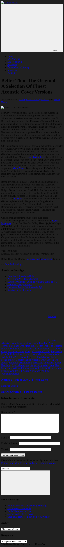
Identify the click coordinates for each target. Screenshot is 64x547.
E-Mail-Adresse (10, 443)
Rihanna (18, 198)
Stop (51, 365)
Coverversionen (16, 351)
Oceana (36, 359)
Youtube (45, 371)
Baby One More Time (25, 345)
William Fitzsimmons (23, 368)
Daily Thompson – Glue (19, 511)
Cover (4, 351)
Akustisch (6, 343)
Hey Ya (26, 354)
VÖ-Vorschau (14, 59)
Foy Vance (56, 351)
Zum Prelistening (13, 264)
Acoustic (52, 340)
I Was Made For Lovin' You (45, 354)
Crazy (28, 351)
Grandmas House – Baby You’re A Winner (28, 516)
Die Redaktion (14, 61)
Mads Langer (43, 357)
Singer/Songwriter (39, 365)
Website (5, 449)
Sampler (52, 316)
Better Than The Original (49, 345)
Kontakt (11, 73)
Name (5, 437)
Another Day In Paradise (35, 343)
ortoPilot (13, 362)
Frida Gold (6, 354)
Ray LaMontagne (20, 365)
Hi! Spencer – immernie (19, 508)
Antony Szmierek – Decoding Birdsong (26, 505)
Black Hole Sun (9, 348)
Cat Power (56, 348)
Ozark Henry (25, 362)
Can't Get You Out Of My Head (34, 348)
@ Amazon (47, 259)
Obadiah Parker (23, 359)
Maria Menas (19, 168)
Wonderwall (16, 371)
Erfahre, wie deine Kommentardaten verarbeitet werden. (28, 463)
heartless (17, 354)
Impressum (12, 70)
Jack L (4, 357)
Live (33, 357)
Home (10, 56)
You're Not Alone (31, 371)
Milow (11, 359)
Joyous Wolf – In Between (20, 514)
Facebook (12, 64)
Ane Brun (17, 343)
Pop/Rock (49, 362)
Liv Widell (25, 357)
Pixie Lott (38, 362)
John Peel (13, 357)
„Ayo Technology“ (36, 157)
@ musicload (33, 259)
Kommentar (8, 412)
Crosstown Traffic (41, 351)
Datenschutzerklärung (18, 67)
